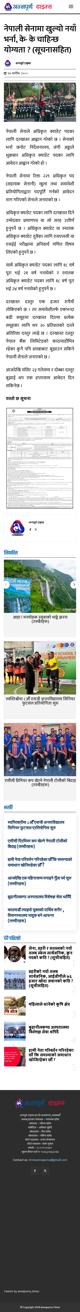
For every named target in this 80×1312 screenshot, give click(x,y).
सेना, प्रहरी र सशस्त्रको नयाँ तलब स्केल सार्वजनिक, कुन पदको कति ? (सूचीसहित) (50, 953)
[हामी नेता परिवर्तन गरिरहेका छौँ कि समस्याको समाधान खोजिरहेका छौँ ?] (15, 1056)
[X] (35, 528)
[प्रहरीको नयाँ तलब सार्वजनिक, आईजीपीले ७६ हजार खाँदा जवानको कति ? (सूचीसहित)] (15, 980)
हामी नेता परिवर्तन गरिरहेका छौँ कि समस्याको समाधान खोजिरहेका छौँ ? (40, 862)
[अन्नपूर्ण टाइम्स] (9, 63)
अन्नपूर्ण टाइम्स (23, 63)
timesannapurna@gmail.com (48, 1160)
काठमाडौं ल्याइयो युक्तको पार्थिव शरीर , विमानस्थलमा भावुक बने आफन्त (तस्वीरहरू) (36, 915)
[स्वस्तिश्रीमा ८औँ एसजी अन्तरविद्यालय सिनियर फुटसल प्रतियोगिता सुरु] (40, 668)
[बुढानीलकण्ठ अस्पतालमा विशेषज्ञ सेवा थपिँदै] (15, 1031)
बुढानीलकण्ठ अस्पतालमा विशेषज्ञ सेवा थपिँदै (39, 896)
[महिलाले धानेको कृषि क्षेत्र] (15, 1006)
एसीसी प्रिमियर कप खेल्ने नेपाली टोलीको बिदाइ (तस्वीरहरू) (40, 783)
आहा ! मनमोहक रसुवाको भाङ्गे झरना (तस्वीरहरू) (40, 619)
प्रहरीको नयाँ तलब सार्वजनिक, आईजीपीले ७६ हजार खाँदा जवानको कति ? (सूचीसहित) (51, 978)
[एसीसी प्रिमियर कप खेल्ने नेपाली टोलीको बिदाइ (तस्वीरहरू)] (40, 750)
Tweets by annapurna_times (21, 1291)
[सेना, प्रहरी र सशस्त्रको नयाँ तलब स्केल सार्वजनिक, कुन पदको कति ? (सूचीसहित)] (15, 954)
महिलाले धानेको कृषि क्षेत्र (49, 1004)
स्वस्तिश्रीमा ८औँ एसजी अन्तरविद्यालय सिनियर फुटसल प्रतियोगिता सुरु (40, 701)
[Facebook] (30, 528)
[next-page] (74, 585)
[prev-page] (6, 585)
